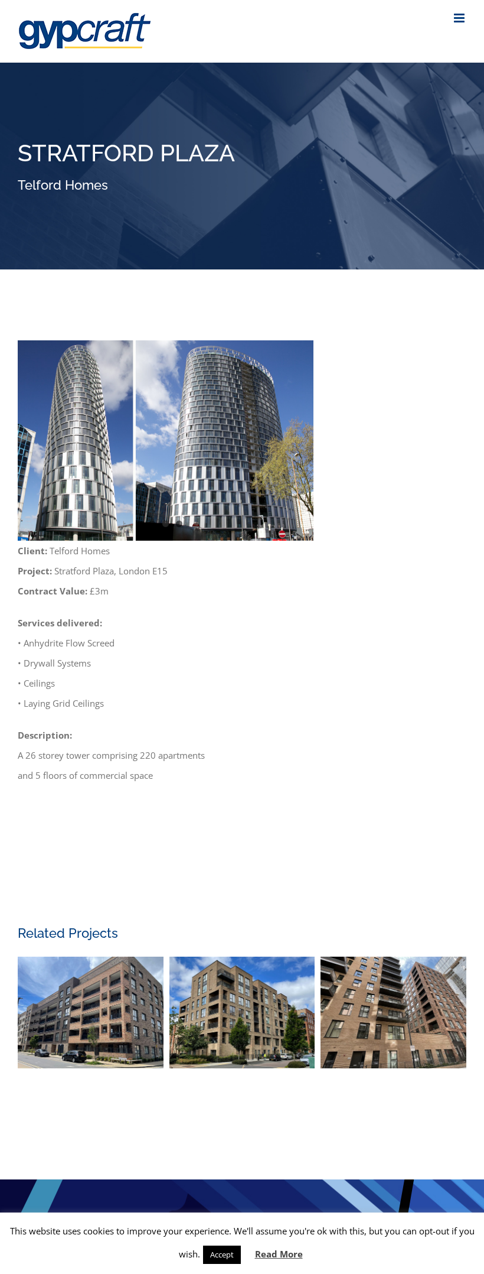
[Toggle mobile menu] (460, 18)
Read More (279, 1254)
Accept (222, 1254)
